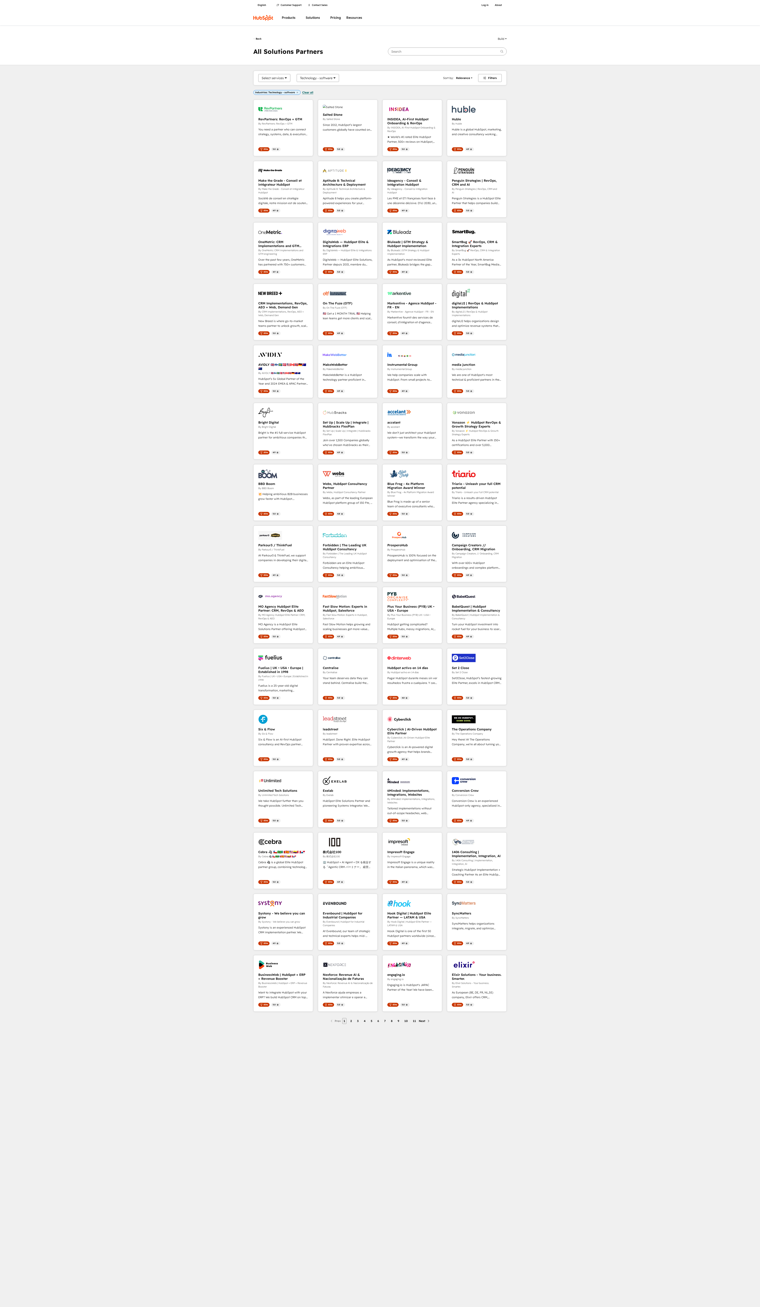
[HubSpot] (263, 18)
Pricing (335, 18)
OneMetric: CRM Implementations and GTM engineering (278, 244)
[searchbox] (447, 51)
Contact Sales (320, 5)
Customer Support (291, 5)
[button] (502, 38)
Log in (485, 5)
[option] (273, 78)
